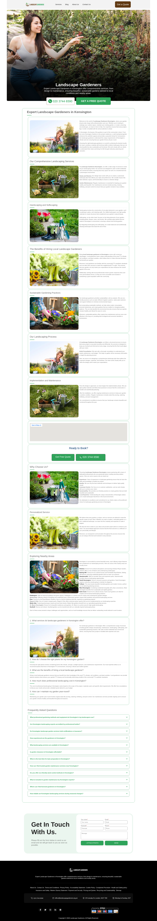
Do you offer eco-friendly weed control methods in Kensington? (52, 773)
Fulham (81, 584)
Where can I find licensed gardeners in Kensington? (48, 786)
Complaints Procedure (103, 887)
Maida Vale (33, 603)
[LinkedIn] (55, 910)
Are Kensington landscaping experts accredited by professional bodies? (55, 724)
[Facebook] (40, 910)
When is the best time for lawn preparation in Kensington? (50, 759)
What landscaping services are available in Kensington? (49, 745)
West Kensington (84, 588)
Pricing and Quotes (89, 890)
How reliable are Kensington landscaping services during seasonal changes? (56, 793)
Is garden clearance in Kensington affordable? (46, 752)
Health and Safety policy (119, 887)
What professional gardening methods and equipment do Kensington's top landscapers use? (62, 717)
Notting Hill (82, 572)
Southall (32, 607)
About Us (75, 4)
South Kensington (85, 580)
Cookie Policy (90, 887)
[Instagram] (50, 910)
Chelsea (81, 568)
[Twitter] (45, 910)
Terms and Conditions (52, 887)
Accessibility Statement (77, 887)
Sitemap (118, 890)
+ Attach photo (92, 843)
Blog (67, 4)
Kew (31, 599)
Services (58, 4)
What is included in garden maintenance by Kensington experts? (52, 780)
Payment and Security (75, 890)
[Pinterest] (60, 910)
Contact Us (86, 4)
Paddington (33, 595)
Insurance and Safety (42, 890)
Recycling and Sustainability (106, 890)
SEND (116, 843)
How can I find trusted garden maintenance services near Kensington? (54, 766)
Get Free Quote (63, 457)
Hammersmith (83, 576)
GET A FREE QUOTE (93, 101)
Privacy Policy (64, 887)
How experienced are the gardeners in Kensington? (48, 738)
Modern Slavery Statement (58, 890)
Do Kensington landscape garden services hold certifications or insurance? (56, 731)
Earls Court (82, 591)
